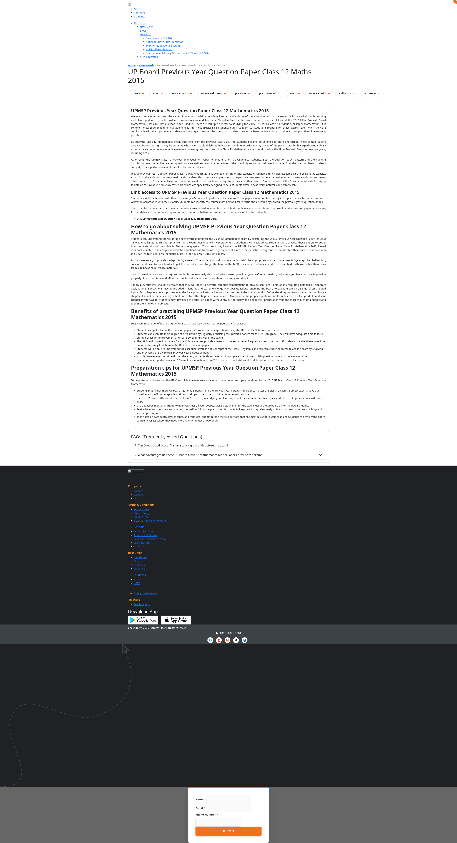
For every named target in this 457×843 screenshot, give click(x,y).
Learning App (142, 542)
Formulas (370, 93)
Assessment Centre (145, 535)
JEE (135, 587)
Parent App (140, 546)
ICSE (156, 93)
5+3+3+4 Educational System (163, 45)
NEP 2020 (145, 34)
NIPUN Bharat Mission (159, 49)
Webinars (139, 568)
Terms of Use (141, 509)
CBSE (137, 93)
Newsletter (146, 27)
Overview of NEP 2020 (159, 38)
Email (200, 808)
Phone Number (206, 814)
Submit (228, 831)
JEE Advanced (267, 93)
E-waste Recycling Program (150, 520)
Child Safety (141, 517)
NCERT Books (317, 93)
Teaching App (142, 604)
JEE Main (240, 93)
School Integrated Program (150, 539)
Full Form (345, 93)
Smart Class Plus (144, 531)
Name (200, 799)
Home (131, 65)
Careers (138, 494)
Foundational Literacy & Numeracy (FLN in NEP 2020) (177, 53)
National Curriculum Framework (165, 42)
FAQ (136, 498)
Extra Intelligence (145, 593)
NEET (292, 93)
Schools (138, 9)
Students (139, 16)
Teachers (139, 12)
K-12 (136, 579)
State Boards (146, 65)
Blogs (143, 30)
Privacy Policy (142, 513)
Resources (140, 23)
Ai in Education (149, 57)
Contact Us (140, 491)
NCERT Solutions (211, 93)
